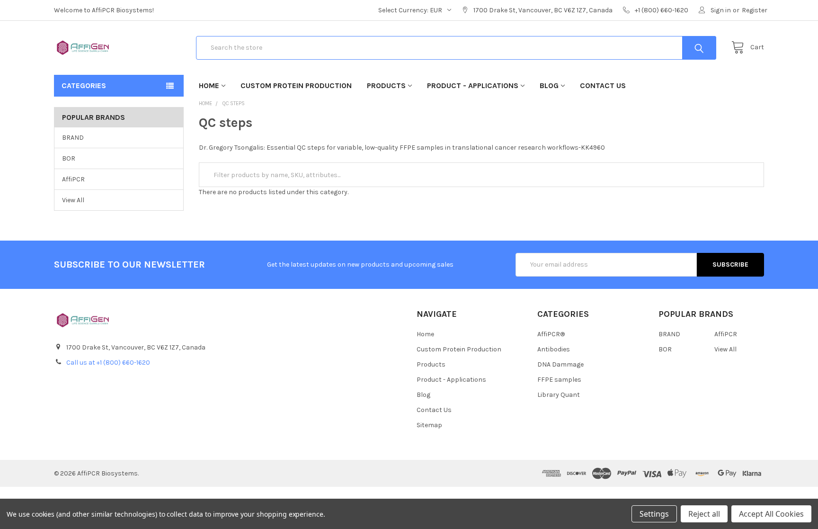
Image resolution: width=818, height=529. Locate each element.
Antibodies (553, 349)
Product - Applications (472, 85)
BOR (68, 158)
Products (386, 85)
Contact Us (603, 85)
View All (73, 200)
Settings (654, 514)
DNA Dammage (560, 364)
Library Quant (558, 395)
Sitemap (429, 425)
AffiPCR (73, 179)
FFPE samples (559, 380)
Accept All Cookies (771, 514)
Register (754, 10)
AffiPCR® (551, 334)
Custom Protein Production (296, 85)
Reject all (704, 514)
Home (209, 85)
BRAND (73, 138)
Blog (549, 85)
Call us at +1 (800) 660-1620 (108, 363)
